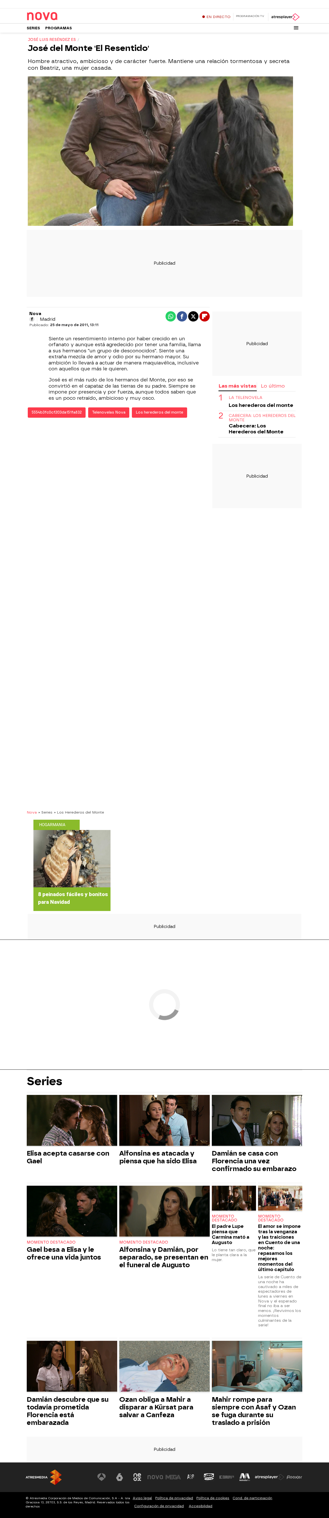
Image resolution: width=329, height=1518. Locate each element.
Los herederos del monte (159, 412)
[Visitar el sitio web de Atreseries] (191, 1477)
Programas (58, 28)
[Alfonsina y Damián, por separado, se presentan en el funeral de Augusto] (164, 1212)
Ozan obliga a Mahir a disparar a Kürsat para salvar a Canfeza (156, 1407)
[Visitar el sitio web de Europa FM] (226, 1477)
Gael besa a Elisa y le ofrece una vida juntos (64, 1253)
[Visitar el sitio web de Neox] (137, 1477)
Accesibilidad (200, 1506)
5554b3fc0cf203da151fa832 (57, 412)
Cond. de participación (252, 1498)
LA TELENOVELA (245, 398)
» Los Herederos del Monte (79, 812)
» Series (45, 812)
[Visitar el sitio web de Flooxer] (294, 1477)
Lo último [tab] (273, 386)
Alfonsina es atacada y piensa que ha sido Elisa (158, 1157)
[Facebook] (31, 319)
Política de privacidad (174, 1498)
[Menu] (296, 28)
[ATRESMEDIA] (44, 1477)
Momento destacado (51, 1242)
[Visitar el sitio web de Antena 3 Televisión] (101, 1477)
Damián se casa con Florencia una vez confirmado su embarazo (254, 1161)
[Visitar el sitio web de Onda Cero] (209, 1477)
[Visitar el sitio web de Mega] (173, 1477)
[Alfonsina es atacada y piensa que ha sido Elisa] (164, 1121)
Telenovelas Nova (108, 412)
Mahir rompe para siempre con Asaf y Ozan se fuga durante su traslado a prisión (254, 1411)
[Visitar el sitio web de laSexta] (119, 1477)
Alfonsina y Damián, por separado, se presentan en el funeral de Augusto (163, 1257)
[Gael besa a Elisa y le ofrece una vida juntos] (72, 1212)
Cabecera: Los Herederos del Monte (262, 418)
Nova (32, 812)
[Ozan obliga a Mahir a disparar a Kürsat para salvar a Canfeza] (164, 1367)
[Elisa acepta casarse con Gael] (72, 1121)
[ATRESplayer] (285, 17)
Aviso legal (142, 1498)
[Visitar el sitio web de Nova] (155, 1477)
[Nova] (59, 16)
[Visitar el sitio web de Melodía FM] (244, 1477)
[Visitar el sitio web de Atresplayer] (269, 1477)
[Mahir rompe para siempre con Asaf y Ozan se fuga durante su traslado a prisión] (257, 1367)
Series (33, 28)
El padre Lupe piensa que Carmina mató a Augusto (230, 1234)
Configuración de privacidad (159, 1506)
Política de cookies (212, 1498)
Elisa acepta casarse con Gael (68, 1157)
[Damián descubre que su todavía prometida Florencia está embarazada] (72, 1367)
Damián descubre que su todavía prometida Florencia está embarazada (67, 1411)
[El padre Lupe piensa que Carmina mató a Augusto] (234, 1199)
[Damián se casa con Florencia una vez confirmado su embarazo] (257, 1121)
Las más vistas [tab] (237, 386)
